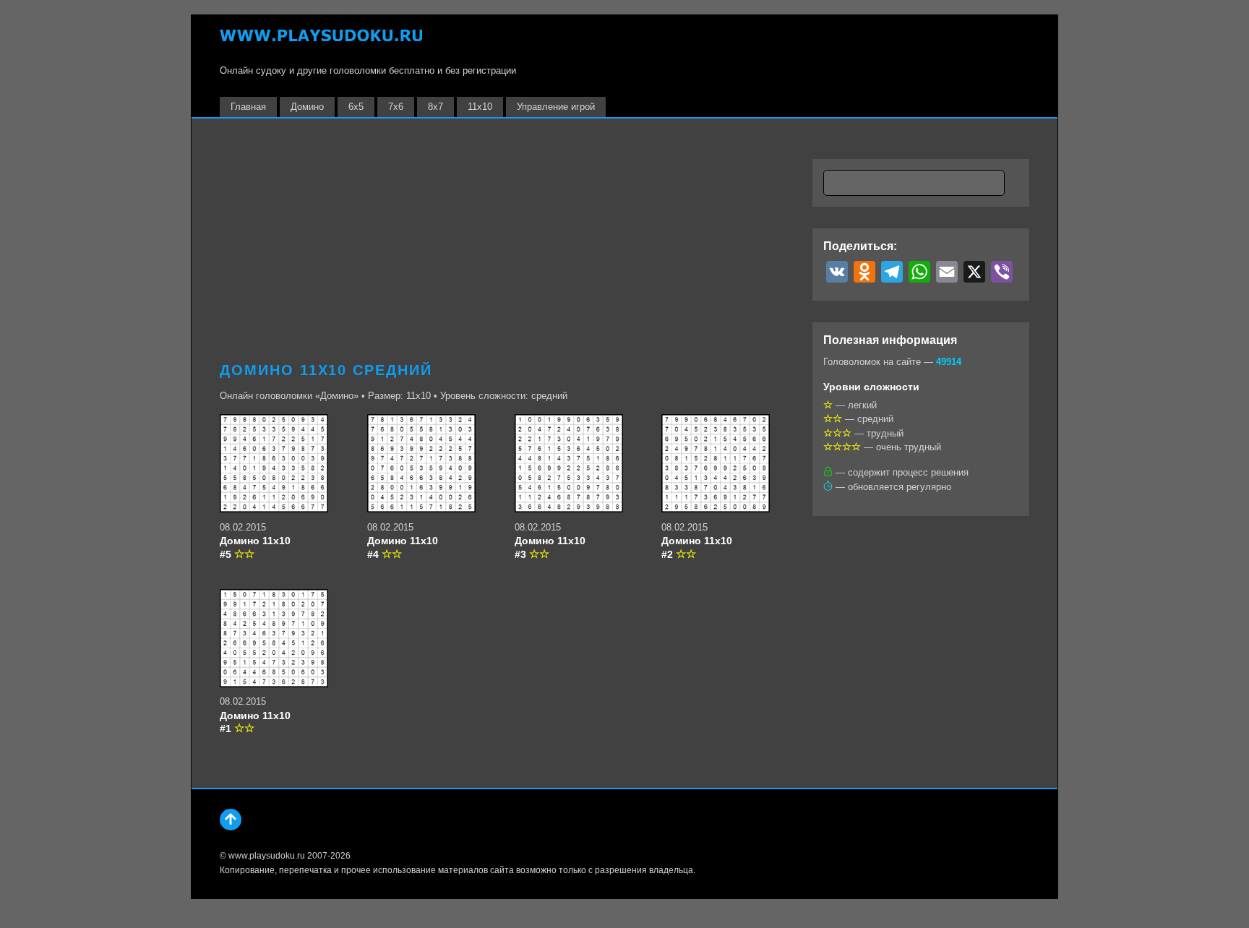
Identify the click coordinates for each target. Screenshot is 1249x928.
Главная (248, 106)
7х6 (395, 106)
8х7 (435, 106)
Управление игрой (556, 106)
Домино (307, 106)
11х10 (480, 106)
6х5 (356, 106)
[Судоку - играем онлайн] (321, 42)
